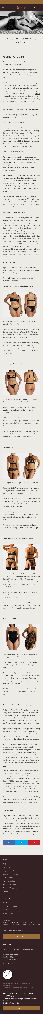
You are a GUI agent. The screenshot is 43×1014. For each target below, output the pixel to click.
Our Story (6, 903)
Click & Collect (8, 877)
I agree (21, 1008)
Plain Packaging (9, 881)
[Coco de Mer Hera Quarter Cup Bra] (21, 466)
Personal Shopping (10, 888)
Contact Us (7, 867)
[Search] (34, 8)
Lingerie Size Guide (10, 871)
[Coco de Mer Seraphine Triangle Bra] (21, 382)
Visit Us (5, 891)
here (4, 765)
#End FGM (6, 910)
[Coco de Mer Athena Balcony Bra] (21, 304)
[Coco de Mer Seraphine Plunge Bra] (21, 557)
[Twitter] (8, 963)
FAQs (5, 864)
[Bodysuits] (21, 637)
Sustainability (8, 913)
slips (15, 673)
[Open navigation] (3, 7)
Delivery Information (10, 874)
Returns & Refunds (9, 884)
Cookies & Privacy (9, 1003)
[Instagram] (13, 963)
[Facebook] (3, 963)
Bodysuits (6, 673)
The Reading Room (10, 906)
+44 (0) (20, 949)
